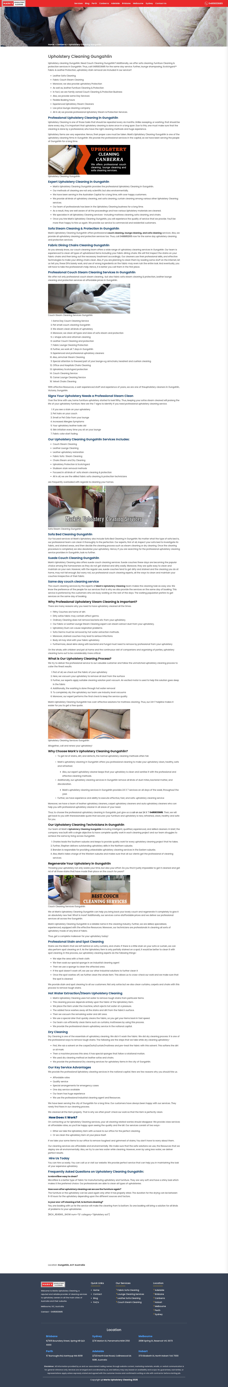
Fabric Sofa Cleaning (128, 1290)
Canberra (104, 3)
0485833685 (216, 3)
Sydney (149, 3)
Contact (97, 1294)
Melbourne (138, 3)
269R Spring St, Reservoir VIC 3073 (156, 1340)
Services (78, 3)
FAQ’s (96, 1302)
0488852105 (126, 236)
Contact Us (160, 3)
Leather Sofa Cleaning (129, 1298)
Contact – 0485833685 (52, 1312)
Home (96, 1290)
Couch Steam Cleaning (130, 1302)
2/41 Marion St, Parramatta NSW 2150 (111, 1340)
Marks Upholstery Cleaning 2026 (121, 1379)
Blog (87, 3)
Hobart (158, 1302)
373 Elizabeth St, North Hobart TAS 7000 (158, 1355)
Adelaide (115, 3)
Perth (94, 3)
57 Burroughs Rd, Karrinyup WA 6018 (64, 1355)
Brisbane (126, 3)
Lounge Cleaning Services (131, 1294)
